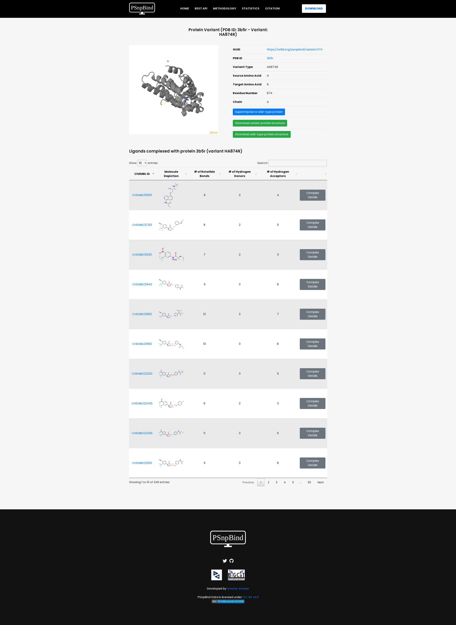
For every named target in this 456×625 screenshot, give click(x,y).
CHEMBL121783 (142, 225)
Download (314, 8)
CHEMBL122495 (142, 433)
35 (309, 482)
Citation (272, 8)
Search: (262, 163)
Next (320, 482)
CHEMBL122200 (142, 374)
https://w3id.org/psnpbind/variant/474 (295, 49)
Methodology (224, 8)
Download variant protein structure (260, 123)
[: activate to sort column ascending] (312, 174)
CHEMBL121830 (142, 255)
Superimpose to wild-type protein (259, 112)
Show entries (143, 163)
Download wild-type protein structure (261, 134)
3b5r (270, 58)
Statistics (250, 8)
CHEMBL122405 (142, 403)
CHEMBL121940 (142, 284)
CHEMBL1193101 (142, 195)
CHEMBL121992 (142, 344)
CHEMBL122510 (142, 463)
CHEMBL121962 (142, 314)
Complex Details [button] (312, 195)
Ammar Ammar (238, 589)
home (184, 8)
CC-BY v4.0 (251, 597)
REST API (201, 8)
